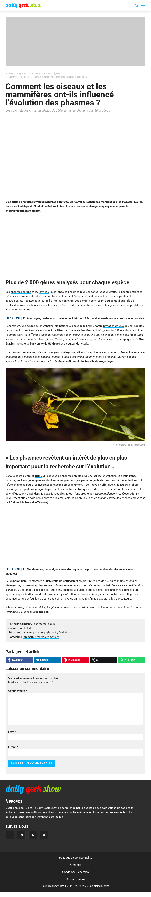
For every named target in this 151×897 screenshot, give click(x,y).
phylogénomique (113, 326)
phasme (38, 632)
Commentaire (17, 690)
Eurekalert (25, 628)
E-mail (13, 747)
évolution (64, 632)
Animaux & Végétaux (36, 637)
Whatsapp (130, 660)
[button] (143, 5)
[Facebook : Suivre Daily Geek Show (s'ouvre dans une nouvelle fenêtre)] (10, 835)
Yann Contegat (22, 623)
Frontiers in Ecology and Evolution (101, 330)
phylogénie (50, 632)
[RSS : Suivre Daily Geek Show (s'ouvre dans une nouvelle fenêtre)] (32, 835)
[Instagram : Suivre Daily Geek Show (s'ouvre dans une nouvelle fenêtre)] (21, 835)
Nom (12, 731)
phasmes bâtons (21, 292)
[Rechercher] (136, 6)
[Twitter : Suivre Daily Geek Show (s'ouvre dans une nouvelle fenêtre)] (44, 835)
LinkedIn (45, 660)
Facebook (17, 660)
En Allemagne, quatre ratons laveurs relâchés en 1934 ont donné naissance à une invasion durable (83, 318)
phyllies (44, 292)
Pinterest (74, 660)
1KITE (38, 476)
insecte (27, 632)
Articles (54, 637)
